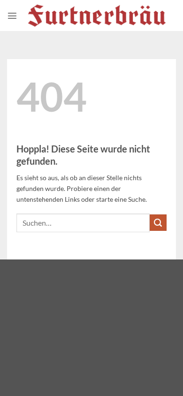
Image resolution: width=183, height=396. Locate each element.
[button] (12, 15)
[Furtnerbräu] (96, 15)
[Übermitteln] (158, 222)
